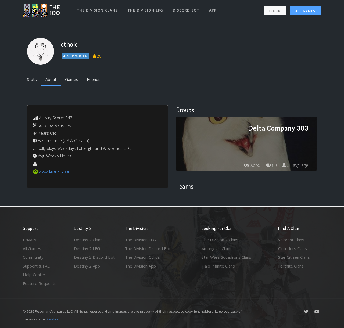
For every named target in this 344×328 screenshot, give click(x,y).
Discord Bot (186, 10)
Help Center (34, 274)
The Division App (140, 266)
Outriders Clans (292, 248)
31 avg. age (297, 165)
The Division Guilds (142, 257)
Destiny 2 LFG (87, 248)
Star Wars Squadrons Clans (226, 257)
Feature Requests (39, 283)
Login (275, 11)
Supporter (76, 56)
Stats (32, 79)
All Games (305, 11)
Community (33, 257)
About (50, 79)
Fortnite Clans (291, 266)
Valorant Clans (291, 239)
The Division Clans (97, 10)
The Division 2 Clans (220, 239)
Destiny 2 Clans (88, 239)
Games (71, 79)
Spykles (52, 319)
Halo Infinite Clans (218, 266)
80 (274, 165)
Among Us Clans (216, 248)
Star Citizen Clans (294, 257)
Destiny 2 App (87, 266)
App (213, 10)
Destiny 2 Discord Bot (94, 257)
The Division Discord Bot (148, 248)
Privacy (29, 239)
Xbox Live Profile (54, 171)
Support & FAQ (37, 266)
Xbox (254, 165)
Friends (94, 79)
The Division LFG (145, 10)
